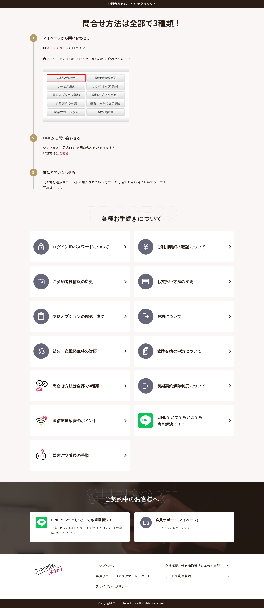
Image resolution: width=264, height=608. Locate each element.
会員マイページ (57, 47)
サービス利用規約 (178, 576)
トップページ (105, 565)
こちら (64, 153)
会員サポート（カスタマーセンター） (123, 576)
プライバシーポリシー (112, 586)
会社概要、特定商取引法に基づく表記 (192, 565)
